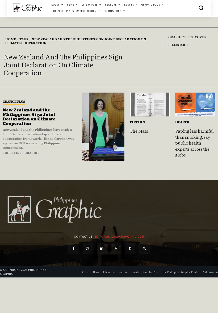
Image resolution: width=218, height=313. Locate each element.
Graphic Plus (14, 101)
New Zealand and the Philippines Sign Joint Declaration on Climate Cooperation (29, 117)
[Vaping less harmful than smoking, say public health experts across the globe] (195, 104)
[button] (201, 7)
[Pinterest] (116, 248)
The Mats (139, 131)
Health (182, 122)
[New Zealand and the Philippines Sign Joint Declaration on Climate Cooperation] (103, 127)
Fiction (137, 122)
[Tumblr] (130, 248)
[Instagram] (88, 248)
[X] (144, 248)
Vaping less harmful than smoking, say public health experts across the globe (194, 143)
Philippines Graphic (21, 153)
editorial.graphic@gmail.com (119, 236)
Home (10, 39)
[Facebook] (73, 248)
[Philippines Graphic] (27, 7)
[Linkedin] (102, 248)
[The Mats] (150, 104)
